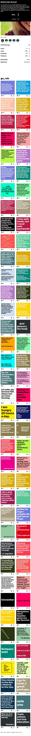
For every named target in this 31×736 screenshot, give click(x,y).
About (2, 732)
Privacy (17, 732)
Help (5, 732)
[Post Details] (14, 96)
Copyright (13, 732)
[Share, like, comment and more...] (8, 94)
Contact (8, 732)
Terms (20, 732)
